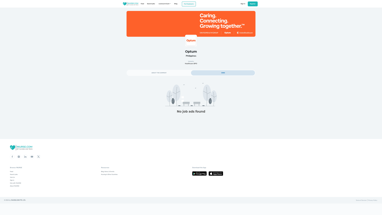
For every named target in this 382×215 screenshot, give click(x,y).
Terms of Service (361, 200)
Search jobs (151, 4)
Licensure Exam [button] (164, 4)
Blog (175, 4)
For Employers (189, 4)
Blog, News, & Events (107, 171)
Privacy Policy (372, 200)
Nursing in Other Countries (109, 174)
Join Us (12, 177)
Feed (142, 4)
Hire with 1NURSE (15, 183)
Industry (191, 61)
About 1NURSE (14, 186)
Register (253, 4)
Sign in (243, 4)
